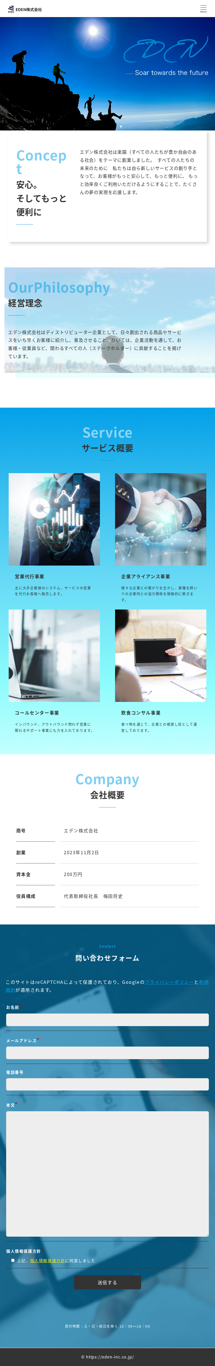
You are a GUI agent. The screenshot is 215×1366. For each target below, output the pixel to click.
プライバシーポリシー (169, 982)
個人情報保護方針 (47, 1260)
